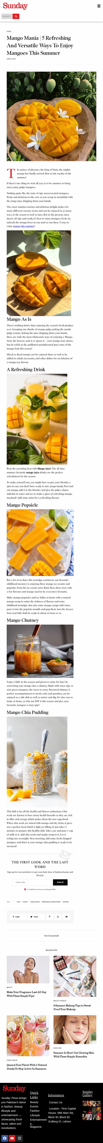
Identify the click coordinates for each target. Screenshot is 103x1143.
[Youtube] (12, 1138)
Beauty (9, 987)
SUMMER (65, 901)
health (14, 1060)
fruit (18, 901)
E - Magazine (36, 1125)
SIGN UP (60, 882)
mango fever (35, 901)
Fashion (34, 1110)
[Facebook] (4, 1138)
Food (9, 31)
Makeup (63, 1001)
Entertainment (38, 1119)
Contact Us (55, 1102)
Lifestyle (35, 1115)
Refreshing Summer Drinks (51, 901)
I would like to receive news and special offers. (41, 889)
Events (34, 1106)
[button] (99, 6)
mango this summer (23, 226)
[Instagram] (19, 1138)
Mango (25, 901)
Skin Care (57, 1048)
